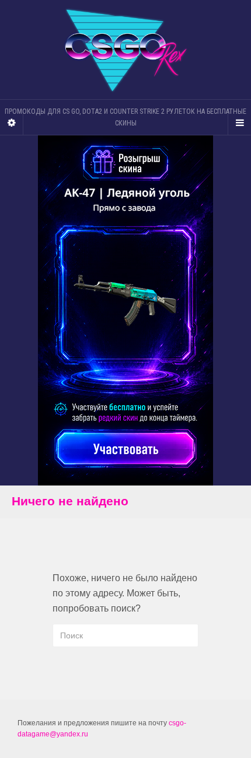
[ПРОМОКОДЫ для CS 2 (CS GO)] (125, 50)
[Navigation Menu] (239, 123)
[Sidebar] (11, 123)
